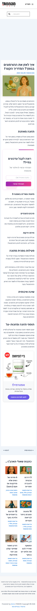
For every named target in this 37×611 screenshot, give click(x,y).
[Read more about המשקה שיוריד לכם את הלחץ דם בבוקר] (26, 538)
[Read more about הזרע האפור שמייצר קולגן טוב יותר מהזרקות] (11, 538)
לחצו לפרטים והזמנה (18, 397)
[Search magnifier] (9, 14)
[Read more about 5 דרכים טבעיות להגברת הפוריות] (26, 470)
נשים (21, 492)
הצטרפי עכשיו (18, 184)
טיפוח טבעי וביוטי (11, 490)
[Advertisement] (18, 38)
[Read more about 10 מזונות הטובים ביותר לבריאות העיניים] (26, 504)
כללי (25, 492)
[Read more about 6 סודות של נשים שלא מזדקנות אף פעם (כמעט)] (11, 470)
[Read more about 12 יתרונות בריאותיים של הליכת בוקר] (11, 504)
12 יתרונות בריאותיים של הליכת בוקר (11, 514)
